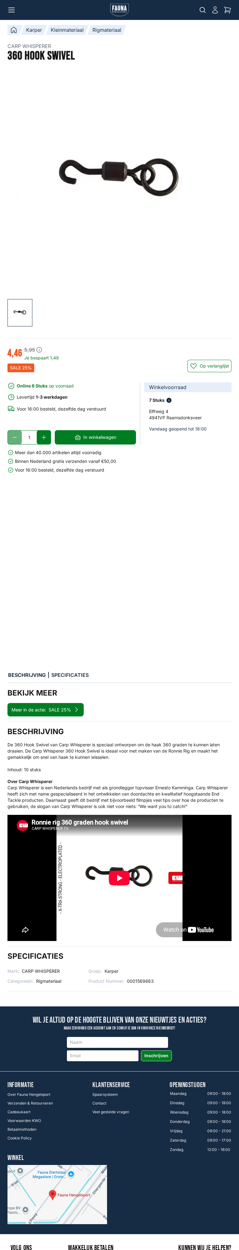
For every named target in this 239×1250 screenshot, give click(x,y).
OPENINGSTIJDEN (188, 1085)
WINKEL (15, 1158)
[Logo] (119, 9)
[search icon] (202, 10)
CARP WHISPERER (29, 46)
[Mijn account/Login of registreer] (215, 10)
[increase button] (44, 437)
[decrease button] (14, 437)
